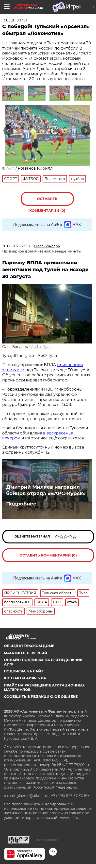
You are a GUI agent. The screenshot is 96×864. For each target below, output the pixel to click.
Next (86, 131)
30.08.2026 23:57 (16, 246)
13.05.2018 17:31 (14, 20)
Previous (7, 131)
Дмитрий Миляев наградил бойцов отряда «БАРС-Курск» (46, 490)
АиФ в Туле (41, 346)
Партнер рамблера (46, 839)
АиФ (10, 168)
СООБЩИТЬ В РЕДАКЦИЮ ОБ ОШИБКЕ (41, 696)
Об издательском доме (29, 646)
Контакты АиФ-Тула (25, 678)
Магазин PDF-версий (25, 653)
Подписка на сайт (23, 671)
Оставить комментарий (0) (47, 201)
